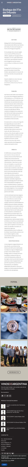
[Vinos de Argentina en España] (14, 2)
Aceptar (4, 464)
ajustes (12, 460)
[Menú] (2, 2)
